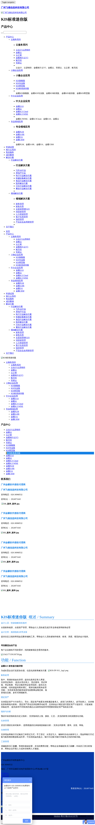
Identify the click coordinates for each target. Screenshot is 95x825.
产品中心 (10, 37)
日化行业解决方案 (24, 186)
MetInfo (57, 816)
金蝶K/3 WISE (22, 114)
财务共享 (20, 206)
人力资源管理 (22, 214)
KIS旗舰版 (20, 81)
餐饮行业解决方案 (24, 188)
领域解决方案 (17, 193)
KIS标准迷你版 (22, 88)
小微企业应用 (17, 70)
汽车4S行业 (21, 170)
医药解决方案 (22, 183)
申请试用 (10, 147)
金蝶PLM (20, 132)
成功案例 (10, 155)
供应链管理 (21, 212)
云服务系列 (16, 39)
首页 (8, 231)
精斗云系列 (11, 150)
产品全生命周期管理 (25, 222)
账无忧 (19, 60)
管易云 (19, 63)
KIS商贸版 (20, 86)
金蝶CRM (20, 140)
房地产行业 (21, 173)
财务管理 (20, 204)
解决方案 (10, 157)
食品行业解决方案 (24, 181)
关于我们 (10, 227)
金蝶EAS (20, 106)
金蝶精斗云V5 (22, 58)
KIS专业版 (20, 83)
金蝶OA (19, 137)
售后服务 (10, 152)
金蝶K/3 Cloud (22, 111)
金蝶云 (19, 52)
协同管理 (20, 219)
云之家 (19, 55)
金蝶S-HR (20, 134)
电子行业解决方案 (24, 176)
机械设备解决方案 (24, 178)
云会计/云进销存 (23, 50)
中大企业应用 (17, 96)
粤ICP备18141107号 (69, 816)
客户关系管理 (22, 217)
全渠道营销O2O (23, 209)
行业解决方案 (17, 160)
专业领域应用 (17, 121)
